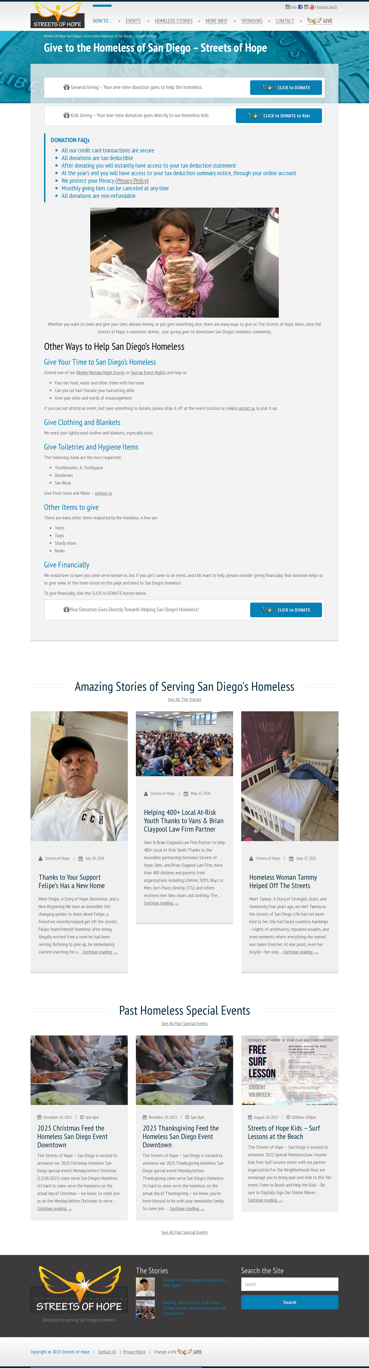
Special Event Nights (148, 372)
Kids (293, 6)
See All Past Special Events (185, 1023)
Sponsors (252, 21)
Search (289, 1302)
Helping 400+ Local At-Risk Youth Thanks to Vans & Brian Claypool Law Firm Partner (184, 820)
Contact (285, 21)
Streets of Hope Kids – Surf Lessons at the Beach (284, 1132)
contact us (246, 408)
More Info (216, 21)
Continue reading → (100, 952)
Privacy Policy (132, 180)
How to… (102, 21)
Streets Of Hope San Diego (62, 36)
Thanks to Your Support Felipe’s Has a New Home (72, 881)
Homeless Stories (174, 21)
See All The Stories (184, 699)
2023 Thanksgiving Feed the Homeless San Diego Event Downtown (181, 1136)
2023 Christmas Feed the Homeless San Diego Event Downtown (72, 1136)
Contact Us (107, 1352)
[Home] (58, 15)
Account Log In (327, 6)
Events (133, 21)
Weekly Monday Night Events (100, 372)
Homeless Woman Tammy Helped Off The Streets (283, 881)
